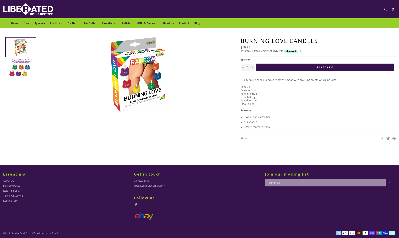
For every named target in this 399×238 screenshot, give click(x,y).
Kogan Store (10, 200)
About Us (168, 23)
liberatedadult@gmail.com (149, 185)
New (26, 23)
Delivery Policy (11, 185)
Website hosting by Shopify (46, 233)
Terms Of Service (13, 195)
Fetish (126, 23)
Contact (184, 23)
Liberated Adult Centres (22, 233)
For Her (72, 23)
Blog (197, 23)
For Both (90, 23)
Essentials (108, 23)
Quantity (245, 60)
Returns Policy (11, 190)
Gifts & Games (146, 23)
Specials (40, 23)
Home (14, 23)
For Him (55, 23)
